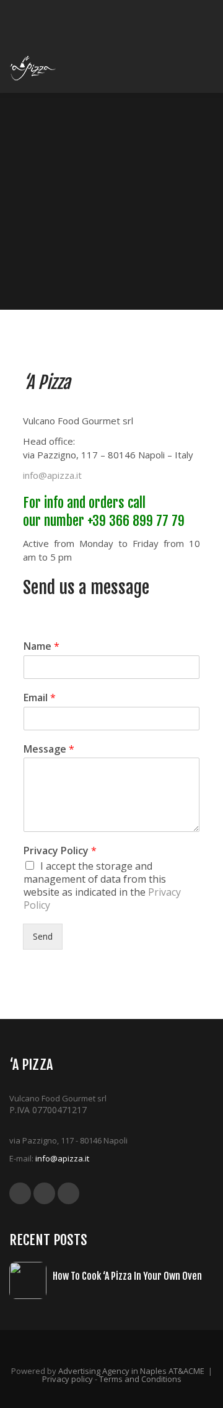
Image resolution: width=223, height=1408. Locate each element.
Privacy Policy (60, 850)
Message (49, 749)
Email (40, 697)
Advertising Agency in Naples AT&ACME (131, 1370)
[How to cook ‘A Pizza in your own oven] (31, 1280)
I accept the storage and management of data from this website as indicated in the (102, 885)
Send (43, 936)
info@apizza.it (52, 475)
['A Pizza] (33, 68)
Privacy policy (67, 1378)
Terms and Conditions (140, 1378)
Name (41, 646)
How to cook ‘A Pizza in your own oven (127, 1276)
